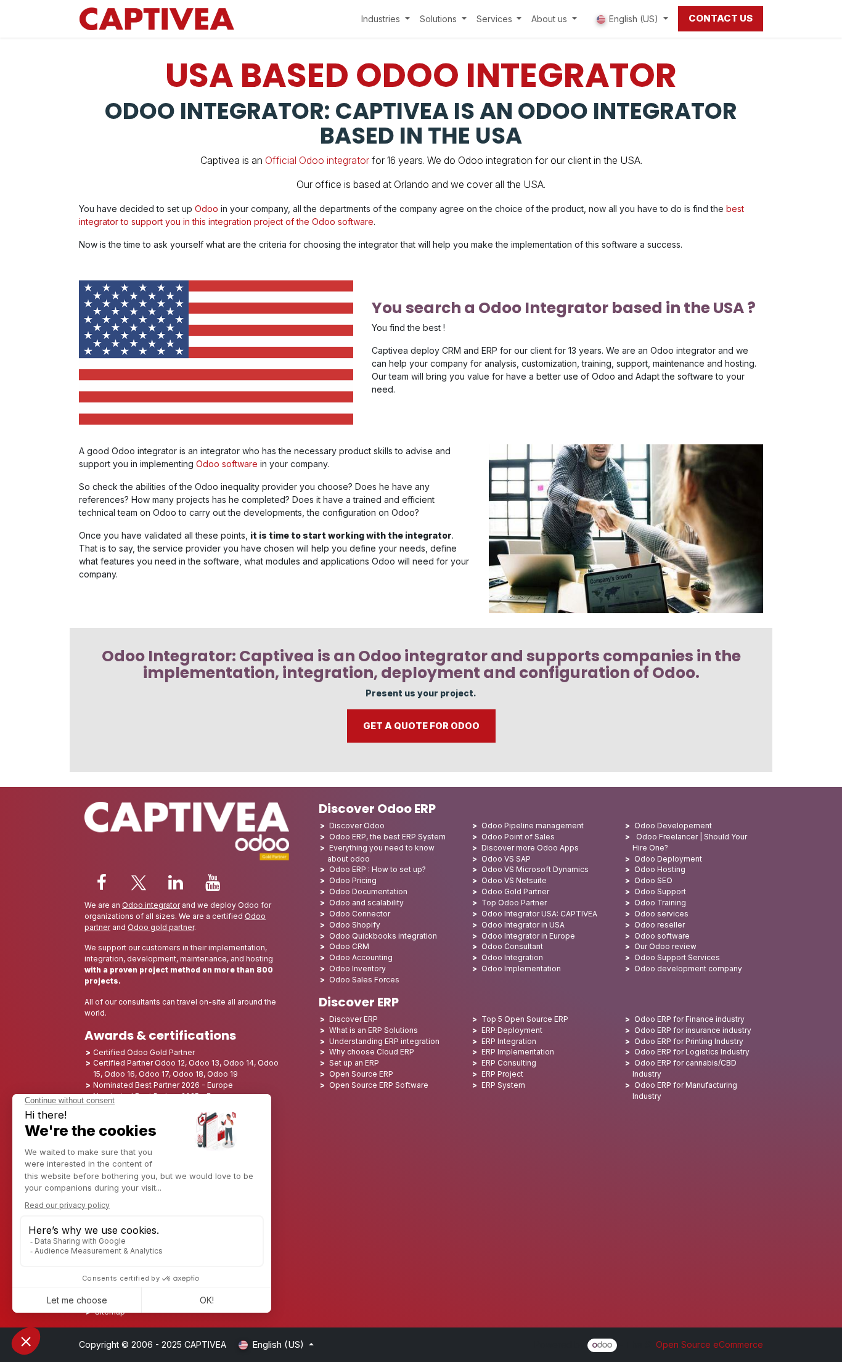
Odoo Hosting (659, 869)
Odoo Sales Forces (364, 979)
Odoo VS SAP (506, 858)
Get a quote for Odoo (421, 726)
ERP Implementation (517, 1051)
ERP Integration (508, 1041)
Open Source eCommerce (709, 1344)
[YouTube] (212, 882)
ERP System (503, 1085)
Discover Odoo (357, 825)
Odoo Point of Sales (518, 836)
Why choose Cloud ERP (371, 1051)
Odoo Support (660, 891)
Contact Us (721, 18)
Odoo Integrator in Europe (528, 935)
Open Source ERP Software (378, 1085)
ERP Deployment (511, 1030)
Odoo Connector (359, 913)
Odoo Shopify (354, 924)
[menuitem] (385, 18)
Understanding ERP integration (384, 1041)
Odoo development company (688, 968)
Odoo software (227, 464)
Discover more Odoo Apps (530, 847)
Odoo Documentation (368, 891)
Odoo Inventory (357, 968)
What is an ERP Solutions (373, 1030)
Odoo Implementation (521, 968)
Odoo (205, 208)
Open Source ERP (361, 1074)
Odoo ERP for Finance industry (689, 1019)
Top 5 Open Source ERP (524, 1019)
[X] (138, 882)
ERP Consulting (508, 1062)
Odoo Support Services (677, 957)
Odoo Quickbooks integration (383, 935)
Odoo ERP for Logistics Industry (692, 1051)
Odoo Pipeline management (532, 825)
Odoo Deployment (668, 858)
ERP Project (502, 1074)
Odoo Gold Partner (515, 891)
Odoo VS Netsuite (514, 880)
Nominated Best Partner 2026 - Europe (163, 1085)
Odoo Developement (673, 825)
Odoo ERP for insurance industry (692, 1030)
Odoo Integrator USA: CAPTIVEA (539, 913)
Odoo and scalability (366, 902)
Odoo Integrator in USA (523, 924)
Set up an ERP (354, 1062)
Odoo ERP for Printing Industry (688, 1041)
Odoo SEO (653, 880)
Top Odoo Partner (514, 902)
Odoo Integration (512, 957)
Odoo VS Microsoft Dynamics (535, 869)
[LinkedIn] (175, 882)
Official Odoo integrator (317, 160)
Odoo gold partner (161, 927)
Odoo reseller (659, 924)
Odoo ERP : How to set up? (377, 869)
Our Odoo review (665, 946)
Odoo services (661, 913)
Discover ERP (353, 1019)
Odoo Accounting (361, 957)
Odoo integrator (151, 905)
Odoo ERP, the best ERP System (387, 836)
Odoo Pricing (353, 880)
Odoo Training (660, 902)
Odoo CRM (349, 946)
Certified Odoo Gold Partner (144, 1052)
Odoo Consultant (512, 946)
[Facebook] (101, 882)
